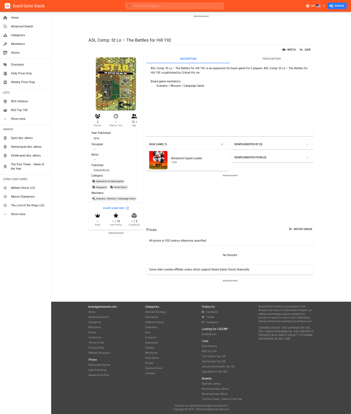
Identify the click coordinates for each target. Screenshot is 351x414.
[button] (25, 119)
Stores (92, 332)
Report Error (303, 229)
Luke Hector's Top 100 (214, 371)
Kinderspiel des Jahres (215, 393)
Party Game (152, 357)
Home (91, 311)
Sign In (339, 5)
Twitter (210, 317)
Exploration (151, 342)
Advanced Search (98, 317)
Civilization (151, 327)
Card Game (151, 317)
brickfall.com (209, 334)
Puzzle (149, 363)
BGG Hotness (209, 346)
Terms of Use (96, 342)
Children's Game (154, 322)
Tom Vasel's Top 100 (214, 356)
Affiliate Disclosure (99, 352)
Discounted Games (99, 364)
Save (308, 49)
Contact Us (94, 337)
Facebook (211, 311)
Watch (291, 49)
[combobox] (174, 5)
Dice (147, 332)
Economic (150, 337)
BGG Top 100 (209, 351)
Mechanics (94, 327)
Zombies (150, 373)
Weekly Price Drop (98, 375)
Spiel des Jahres (211, 383)
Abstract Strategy (155, 311)
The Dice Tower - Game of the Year (222, 399)
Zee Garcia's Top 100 (214, 361)
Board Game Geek (113, 208)
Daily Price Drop (97, 370)
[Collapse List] (222, 144)
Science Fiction (153, 368)
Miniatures (151, 352)
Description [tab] (188, 58)
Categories (94, 322)
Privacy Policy (96, 347)
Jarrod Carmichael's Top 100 (218, 366)
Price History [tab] (272, 58)
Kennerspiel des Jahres (215, 388)
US (313, 5)
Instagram (212, 322)
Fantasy (149, 347)
